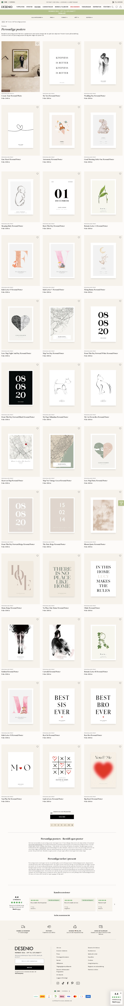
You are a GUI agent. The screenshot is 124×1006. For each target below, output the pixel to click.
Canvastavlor (48, 7)
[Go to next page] (72, 825)
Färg (51, 17)
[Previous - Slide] (27, 904)
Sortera (88, 17)
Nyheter (29, 7)
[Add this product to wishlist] (37, 43)
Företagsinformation (63, 957)
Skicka (29, 967)
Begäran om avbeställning (96, 966)
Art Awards (60, 975)
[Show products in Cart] (121, 7)
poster (54, 874)
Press (58, 954)
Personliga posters (20, 22)
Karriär (59, 960)
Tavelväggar (86, 7)
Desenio (67, 1001)
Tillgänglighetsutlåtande (64, 966)
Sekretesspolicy (19, 973)
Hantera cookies (93, 969)
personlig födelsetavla (35, 844)
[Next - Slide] (114, 904)
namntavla (42, 847)
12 (69, 825)
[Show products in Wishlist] (117, 7)
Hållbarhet (60, 963)
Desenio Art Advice (94, 947)
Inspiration (97, 7)
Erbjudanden (75, 7)
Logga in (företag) (62, 978)
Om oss (59, 947)
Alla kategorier (36, 17)
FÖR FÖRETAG (107, 7)
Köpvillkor (91, 957)
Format (64, 17)
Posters (38, 7)
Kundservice (92, 951)
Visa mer (62, 817)
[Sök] (113, 6)
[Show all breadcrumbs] (3, 22)
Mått (76, 17)
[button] (116, 998)
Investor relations (62, 951)
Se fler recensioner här (62, 915)
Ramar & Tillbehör (61, 7)
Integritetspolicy (93, 963)
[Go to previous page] (51, 825)
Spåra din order (92, 954)
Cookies (90, 960)
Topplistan (20, 7)
